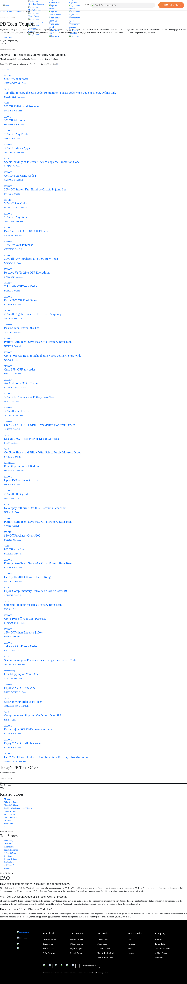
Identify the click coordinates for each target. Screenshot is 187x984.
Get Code (4, 69)
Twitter (130, 949)
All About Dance (11, 865)
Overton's (8, 856)
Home (2, 12)
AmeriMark (8, 847)
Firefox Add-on (48, 949)
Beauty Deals (102, 944)
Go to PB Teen (6, 38)
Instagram (131, 953)
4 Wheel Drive (10, 853)
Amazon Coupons (76, 939)
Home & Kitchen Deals (105, 953)
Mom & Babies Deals (105, 958)
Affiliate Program (161, 953)
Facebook (131, 944)
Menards (7, 799)
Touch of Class (10, 811)
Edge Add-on (48, 944)
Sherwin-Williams (11, 805)
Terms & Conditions (162, 949)
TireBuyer (8, 844)
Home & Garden (14, 12)
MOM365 (8, 820)
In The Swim (9, 814)
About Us (158, 939)
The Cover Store (10, 817)
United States (88, 966)
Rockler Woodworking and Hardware (19, 808)
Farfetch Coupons (76, 953)
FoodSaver (8, 823)
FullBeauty (8, 841)
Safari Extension (49, 953)
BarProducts (9, 862)
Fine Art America (11, 850)
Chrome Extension (49, 939)
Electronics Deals (103, 949)
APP (87, 5)
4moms (7, 868)
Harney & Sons (10, 859)
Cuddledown (9, 826)
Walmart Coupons (76, 944)
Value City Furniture (12, 802)
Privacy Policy (160, 944)
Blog (129, 939)
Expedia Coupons (76, 949)
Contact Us (159, 958)
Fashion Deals (102, 939)
